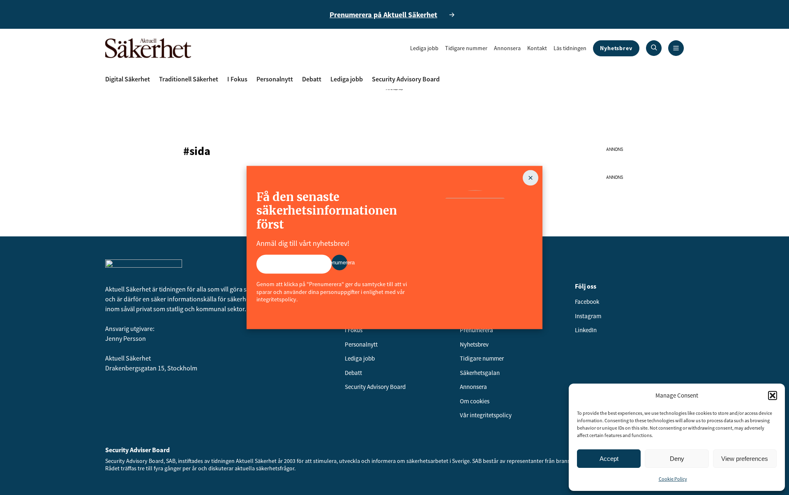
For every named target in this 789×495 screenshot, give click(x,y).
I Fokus (237, 79)
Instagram (588, 316)
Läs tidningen (570, 48)
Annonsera (507, 48)
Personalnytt (274, 79)
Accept (609, 458)
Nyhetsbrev (616, 48)
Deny (677, 458)
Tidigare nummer (466, 48)
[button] (772, 395)
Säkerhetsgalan (480, 373)
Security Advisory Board (406, 79)
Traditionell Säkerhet (188, 79)
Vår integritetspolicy (486, 415)
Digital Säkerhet (127, 79)
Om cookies (474, 401)
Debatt (311, 79)
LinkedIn (586, 330)
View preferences (744, 458)
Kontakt (537, 48)
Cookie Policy (673, 479)
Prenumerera (476, 330)
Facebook (587, 301)
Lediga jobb (424, 48)
